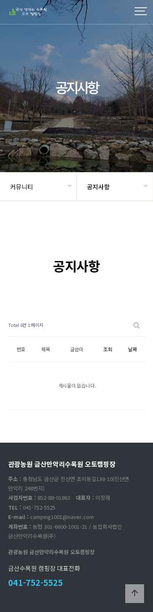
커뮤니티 (21, 186)
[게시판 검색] (137, 325)
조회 (107, 349)
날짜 (132, 349)
